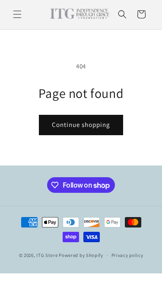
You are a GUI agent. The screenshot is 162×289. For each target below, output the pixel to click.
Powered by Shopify (81, 255)
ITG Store (46, 255)
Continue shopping (81, 124)
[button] (17, 14)
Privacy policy (127, 255)
